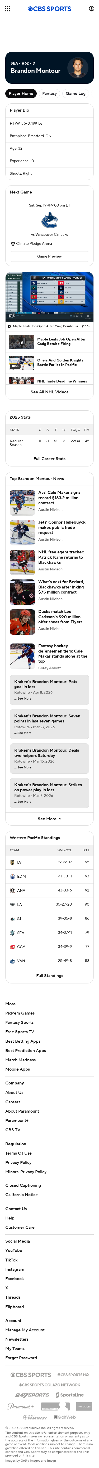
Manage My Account (25, 1300)
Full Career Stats (49, 429)
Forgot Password (21, 1328)
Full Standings (49, 946)
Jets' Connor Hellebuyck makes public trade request (62, 498)
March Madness (20, 1030)
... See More (22, 669)
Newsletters (17, 1310)
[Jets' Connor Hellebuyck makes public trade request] (22, 503)
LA (19, 875)
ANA (21, 861)
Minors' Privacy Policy (25, 1142)
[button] (7, 8)
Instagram (14, 1240)
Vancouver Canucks (51, 210)
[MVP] (84, 1375)
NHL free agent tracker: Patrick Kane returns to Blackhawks (61, 528)
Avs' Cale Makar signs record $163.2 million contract (59, 468)
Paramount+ (17, 1091)
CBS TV (12, 1100)
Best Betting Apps (22, 1012)
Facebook (14, 1249)
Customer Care (20, 1198)
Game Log (76, 69)
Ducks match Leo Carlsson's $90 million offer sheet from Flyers (60, 587)
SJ (19, 889)
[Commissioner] (55, 1375)
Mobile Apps (17, 1040)
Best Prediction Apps (25, 1021)
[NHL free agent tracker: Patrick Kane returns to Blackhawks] (22, 533)
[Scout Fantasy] (35, 1387)
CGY (21, 917)
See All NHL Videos (49, 368)
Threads (13, 1268)
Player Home (21, 69)
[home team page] (49, 196)
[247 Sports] (32, 1365)
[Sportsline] (70, 1365)
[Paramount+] (21, 1376)
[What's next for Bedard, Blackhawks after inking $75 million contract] (22, 563)
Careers (12, 1072)
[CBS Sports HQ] (73, 1345)
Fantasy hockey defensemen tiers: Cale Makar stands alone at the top (62, 624)
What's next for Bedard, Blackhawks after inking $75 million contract (61, 557)
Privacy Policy (18, 1133)
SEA (20, 903)
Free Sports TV (19, 1002)
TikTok (11, 1231)
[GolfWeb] (65, 1388)
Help (10, 1189)
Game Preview (49, 232)
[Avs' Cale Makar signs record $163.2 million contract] (22, 473)
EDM (21, 847)
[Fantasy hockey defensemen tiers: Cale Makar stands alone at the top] (22, 627)
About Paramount (22, 1082)
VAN (21, 931)
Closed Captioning (23, 1156)
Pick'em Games (20, 984)
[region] (49, 273)
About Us (14, 1063)
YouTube (13, 1221)
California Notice (21, 1165)
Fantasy (49, 69)
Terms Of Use (18, 1124)
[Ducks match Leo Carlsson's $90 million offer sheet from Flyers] (22, 592)
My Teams (15, 1319)
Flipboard (14, 1277)
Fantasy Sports (19, 993)
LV (19, 833)
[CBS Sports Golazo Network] (49, 1355)
